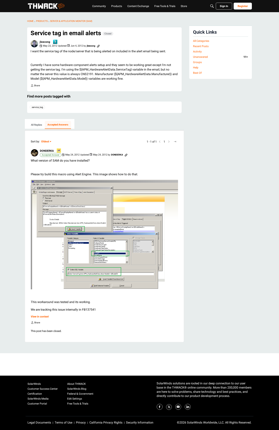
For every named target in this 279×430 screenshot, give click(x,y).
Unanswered (220, 56)
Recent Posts (201, 46)
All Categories (201, 40)
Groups (197, 62)
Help (195, 67)
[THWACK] (46, 6)
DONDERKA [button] (47, 150)
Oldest (45, 142)
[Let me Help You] (59, 151)
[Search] (212, 6)
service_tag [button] (37, 107)
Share (35, 86)
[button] (34, 44)
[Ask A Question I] (55, 42)
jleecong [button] (45, 41)
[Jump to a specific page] (175, 142)
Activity (197, 51)
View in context (40, 316)
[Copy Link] (98, 46)
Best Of (197, 72)
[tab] (36, 125)
